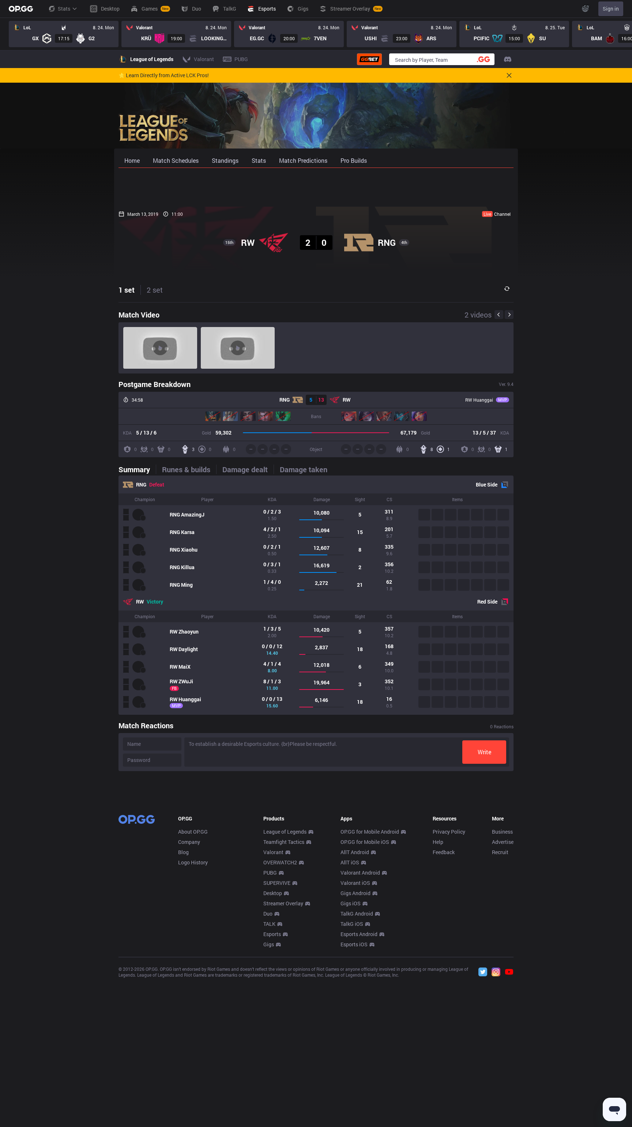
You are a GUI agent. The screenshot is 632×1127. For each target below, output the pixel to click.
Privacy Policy (449, 831)
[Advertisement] (316, 187)
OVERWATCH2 (280, 862)
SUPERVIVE (276, 882)
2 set (155, 289)
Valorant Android (360, 872)
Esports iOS (354, 944)
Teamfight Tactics (283, 841)
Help (438, 841)
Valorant (273, 852)
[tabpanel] (316, 595)
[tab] (137, 469)
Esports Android (359, 934)
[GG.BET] (369, 59)
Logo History (193, 862)
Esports (272, 934)
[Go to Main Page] (21, 9)
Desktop (272, 893)
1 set (126, 289)
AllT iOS (350, 862)
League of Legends (284, 831)
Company (189, 841)
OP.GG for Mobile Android (370, 831)
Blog (183, 852)
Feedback (444, 852)
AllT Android (355, 852)
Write (484, 752)
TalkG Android (357, 913)
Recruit (500, 852)
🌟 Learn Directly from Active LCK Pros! (163, 75)
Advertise (503, 841)
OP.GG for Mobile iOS (365, 841)
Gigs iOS (351, 903)
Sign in (611, 8)
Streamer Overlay (283, 903)
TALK (269, 923)
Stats (64, 8)
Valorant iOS (355, 882)
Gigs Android (355, 893)
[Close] (509, 75)
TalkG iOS (352, 923)
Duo (267, 913)
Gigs (268, 944)
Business (502, 831)
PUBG (270, 872)
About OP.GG (193, 831)
